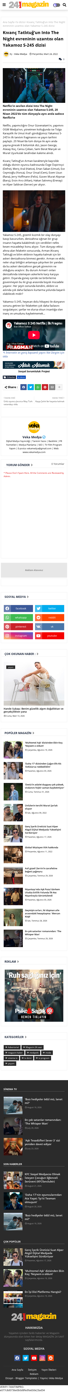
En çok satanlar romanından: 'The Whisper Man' (43, 933)
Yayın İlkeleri (48, 1369)
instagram (21, 635)
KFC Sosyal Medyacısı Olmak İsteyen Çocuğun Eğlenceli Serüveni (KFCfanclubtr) (42, 1177)
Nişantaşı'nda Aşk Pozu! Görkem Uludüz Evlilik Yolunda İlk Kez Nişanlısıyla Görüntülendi (42, 892)
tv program (44, 1058)
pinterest (21, 626)
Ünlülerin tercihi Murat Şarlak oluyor (41, 807)
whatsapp (21, 617)
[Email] (52, 387)
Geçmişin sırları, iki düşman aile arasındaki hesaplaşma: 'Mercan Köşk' (42, 913)
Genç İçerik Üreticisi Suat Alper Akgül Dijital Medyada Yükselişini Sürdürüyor (43, 829)
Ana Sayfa (8, 22)
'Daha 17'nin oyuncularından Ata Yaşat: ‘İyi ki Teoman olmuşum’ (43, 1198)
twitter (52, 608)
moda (48, 1052)
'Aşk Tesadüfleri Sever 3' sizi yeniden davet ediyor (42, 1142)
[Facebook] (23, 387)
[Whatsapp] (38, 387)
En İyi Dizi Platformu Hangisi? (43, 1291)
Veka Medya (32, 437)
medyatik (34, 1052)
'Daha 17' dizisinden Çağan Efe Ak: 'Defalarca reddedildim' (43, 765)
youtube (52, 635)
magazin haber (15, 1052)
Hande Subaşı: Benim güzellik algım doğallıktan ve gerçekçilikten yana (33, 710)
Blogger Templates (26, 1378)
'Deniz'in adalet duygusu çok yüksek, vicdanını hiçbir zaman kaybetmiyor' (44, 786)
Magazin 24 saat (34, 1047)
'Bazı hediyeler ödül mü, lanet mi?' (43, 1101)
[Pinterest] (45, 387)
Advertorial (13, 1047)
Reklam (34, 1374)
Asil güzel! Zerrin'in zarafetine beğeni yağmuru (41, 870)
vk (52, 626)
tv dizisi (20, 22)
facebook (21, 608)
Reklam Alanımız (34, 570)
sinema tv (12, 1058)
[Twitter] (31, 387)
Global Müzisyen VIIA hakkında (41, 847)
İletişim (32, 1369)
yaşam (11, 1063)
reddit (52, 617)
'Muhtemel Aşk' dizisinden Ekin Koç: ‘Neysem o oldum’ (44, 744)
